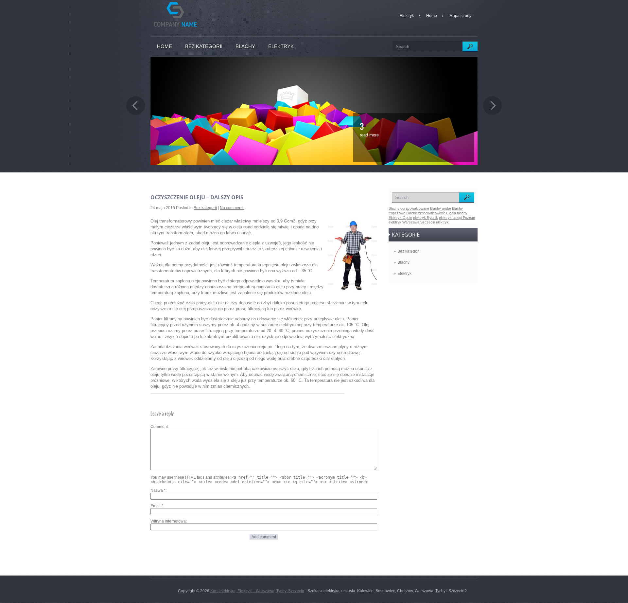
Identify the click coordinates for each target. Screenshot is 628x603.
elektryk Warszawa (404, 222)
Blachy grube (440, 208)
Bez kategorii (203, 46)
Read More (369, 135)
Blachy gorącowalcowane (409, 208)
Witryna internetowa (168, 521)
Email (156, 506)
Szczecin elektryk (434, 222)
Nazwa (158, 490)
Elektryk (407, 15)
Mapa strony (460, 15)
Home (431, 15)
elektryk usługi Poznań (457, 218)
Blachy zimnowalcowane (425, 213)
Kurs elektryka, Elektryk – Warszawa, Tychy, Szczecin (257, 591)
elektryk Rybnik (425, 218)
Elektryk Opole (400, 218)
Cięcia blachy (456, 213)
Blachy (245, 46)
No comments (232, 207)
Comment (159, 426)
